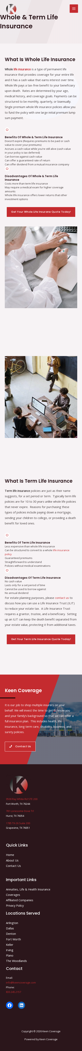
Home (10, 855)
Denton (11, 934)
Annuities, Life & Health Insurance (28, 889)
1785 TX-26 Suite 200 (18, 823)
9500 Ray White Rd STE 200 (21, 799)
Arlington (12, 923)
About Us (12, 860)
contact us (62, 598)
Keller (9, 945)
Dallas (10, 928)
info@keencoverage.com (21, 982)
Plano (9, 955)
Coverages (13, 895)
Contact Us (13, 866)
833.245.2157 (13, 992)
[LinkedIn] (21, 1005)
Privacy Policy (15, 905)
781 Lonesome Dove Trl (20, 811)
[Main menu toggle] (74, 8)
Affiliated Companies (19, 900)
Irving (9, 950)
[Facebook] (9, 1005)
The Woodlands (16, 961)
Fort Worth (13, 939)
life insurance (22, 69)
